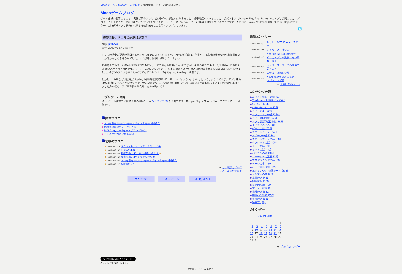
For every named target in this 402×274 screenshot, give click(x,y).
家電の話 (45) (260, 177)
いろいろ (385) (261, 103)
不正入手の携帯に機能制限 (119, 133)
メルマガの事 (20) (262, 174)
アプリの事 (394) (262, 110)
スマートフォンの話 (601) (267, 139)
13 (270, 229)
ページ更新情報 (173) (264, 167)
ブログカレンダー (290, 246)
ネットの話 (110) (261, 149)
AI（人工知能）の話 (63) (266, 96)
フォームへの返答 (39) (265, 156)
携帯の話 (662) (261, 191)
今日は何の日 (202, 179)
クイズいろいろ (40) (264, 124)
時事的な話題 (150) (263, 195)
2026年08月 (265, 215)
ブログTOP (141, 179)
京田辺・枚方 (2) (262, 188)
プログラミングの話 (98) (266, 160)
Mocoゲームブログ (117, 13)
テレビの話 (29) (261, 146)
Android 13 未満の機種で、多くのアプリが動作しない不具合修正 (283, 57)
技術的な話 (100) (262, 184)
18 (261, 233)
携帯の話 (113, 44)
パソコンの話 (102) (263, 153)
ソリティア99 (160, 101)
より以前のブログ (232, 170)
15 (279, 229)
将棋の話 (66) (260, 198)
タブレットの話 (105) (264, 142)
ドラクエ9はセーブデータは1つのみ (141, 146)
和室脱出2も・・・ (131, 163)
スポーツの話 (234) (263, 135)
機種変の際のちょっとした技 (120, 126)
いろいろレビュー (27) (265, 107)
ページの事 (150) (262, 163)
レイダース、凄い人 (278, 49)
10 (256, 229)
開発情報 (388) (261, 181)
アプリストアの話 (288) (266, 114)
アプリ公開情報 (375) (264, 117)
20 (270, 233)
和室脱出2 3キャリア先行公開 (138, 156)
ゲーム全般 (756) (262, 128)
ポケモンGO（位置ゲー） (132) (270, 170)
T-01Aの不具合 (129, 149)
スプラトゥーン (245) (264, 132)
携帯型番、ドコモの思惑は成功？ (140, 153)
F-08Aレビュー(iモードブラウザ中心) (125, 130)
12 (265, 229)
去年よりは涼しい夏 (278, 72)
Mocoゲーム (172, 179)
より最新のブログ (232, 167)
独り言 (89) (259, 202)
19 (265, 233)
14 (275, 229)
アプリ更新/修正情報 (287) (267, 121)
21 (275, 233)
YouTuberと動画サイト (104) (268, 100)
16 (251, 233)
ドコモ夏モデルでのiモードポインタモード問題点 (132, 123)
